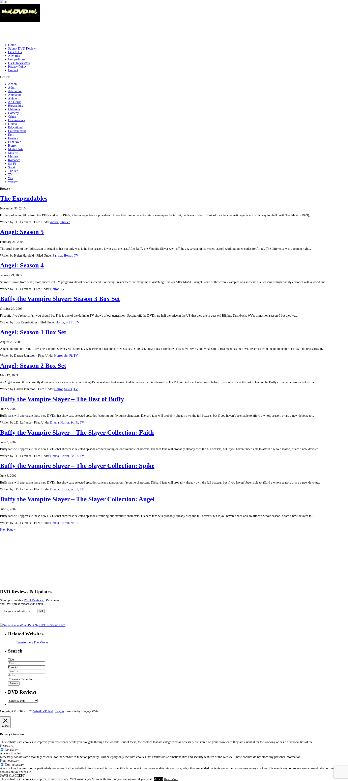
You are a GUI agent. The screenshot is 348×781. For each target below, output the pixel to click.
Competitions (16, 59)
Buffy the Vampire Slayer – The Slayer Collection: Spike (77, 465)
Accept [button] (158, 779)
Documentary (16, 120)
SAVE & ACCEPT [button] (12, 775)
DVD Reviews (33, 600)
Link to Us (15, 52)
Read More (171, 779)
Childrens (14, 109)
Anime (12, 98)
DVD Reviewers (19, 63)
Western (13, 181)
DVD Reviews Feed (52, 625)
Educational (15, 127)
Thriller (13, 171)
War (10, 178)
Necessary (11, 749)
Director (13, 667)
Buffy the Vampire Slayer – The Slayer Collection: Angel (77, 499)
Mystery (13, 156)
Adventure (15, 91)
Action (12, 84)
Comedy (13, 113)
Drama (12, 123)
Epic (11, 134)
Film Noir (14, 142)
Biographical (16, 105)
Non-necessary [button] (9, 760)
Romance (14, 160)
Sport (11, 167)
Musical (13, 152)
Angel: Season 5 (22, 231)
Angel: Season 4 (22, 265)
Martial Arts (15, 149)
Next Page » (8, 529)
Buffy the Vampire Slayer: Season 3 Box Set (60, 298)
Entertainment (17, 131)
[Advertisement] (73, 31)
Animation (15, 94)
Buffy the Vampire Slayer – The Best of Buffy (62, 399)
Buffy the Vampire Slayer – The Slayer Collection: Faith (77, 432)
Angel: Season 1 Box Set (33, 332)
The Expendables (23, 198)
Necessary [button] (6, 745)
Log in (59, 711)
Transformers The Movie (32, 642)
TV (10, 174)
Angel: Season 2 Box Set (33, 365)
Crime (12, 116)
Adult (11, 87)
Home (12, 45)
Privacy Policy (17, 66)
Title (11, 659)
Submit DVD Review (22, 48)
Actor (11, 675)
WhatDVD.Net (43, 711)
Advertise (14, 55)
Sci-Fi (12, 163)
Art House (14, 102)
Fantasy (13, 138)
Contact (13, 70)
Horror (12, 145)
